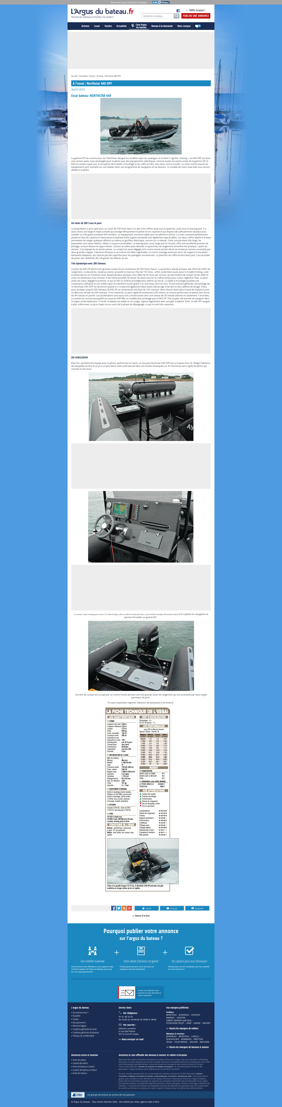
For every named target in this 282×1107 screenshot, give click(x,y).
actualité (193, 1081)
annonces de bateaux (147, 1059)
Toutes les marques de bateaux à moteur (189, 1047)
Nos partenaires (79, 1022)
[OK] (176, 16)
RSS (124, 908)
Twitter (118, 908)
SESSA (169, 1042)
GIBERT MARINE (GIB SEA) (178, 1020)
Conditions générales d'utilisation (86, 1032)
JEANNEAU (184, 1015)
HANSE (197, 1023)
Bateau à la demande (162, 26)
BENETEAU (171, 1015)
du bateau (141, 26)
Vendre (108, 26)
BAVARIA (170, 1017)
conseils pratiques (172, 1083)
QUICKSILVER (172, 1039)
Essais (92, 76)
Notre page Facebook (178, 10)
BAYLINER (204, 1042)
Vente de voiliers (79, 1060)
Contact (76, 1019)
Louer (97, 26)
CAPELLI (195, 1036)
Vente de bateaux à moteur (84, 1066)
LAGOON (181, 1017)
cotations (165, 1073)
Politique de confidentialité (83, 1035)
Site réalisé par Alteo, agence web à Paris (139, 1101)
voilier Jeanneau (137, 1062)
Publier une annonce (196, 16)
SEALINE (194, 1042)
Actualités (121, 26)
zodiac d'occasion (162, 1062)
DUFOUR (195, 1015)
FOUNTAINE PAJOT (175, 1023)
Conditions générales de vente (85, 1029)
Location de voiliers (80, 1063)
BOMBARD (186, 1039)
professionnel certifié (188, 1066)
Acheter (85, 26)
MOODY (206, 1023)
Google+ (129, 908)
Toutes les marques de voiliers (183, 1028)
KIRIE (189, 1023)
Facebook (113, 908)
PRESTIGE (198, 1039)
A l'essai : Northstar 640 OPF (109, 76)
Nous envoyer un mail (132, 1039)
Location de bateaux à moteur (85, 1070)
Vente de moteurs (80, 1073)
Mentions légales (79, 1025)
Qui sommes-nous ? (80, 1012)
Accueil (74, 76)
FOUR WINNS (180, 1042)
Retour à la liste (142, 915)
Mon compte (183, 26)
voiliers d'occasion (166, 1059)
